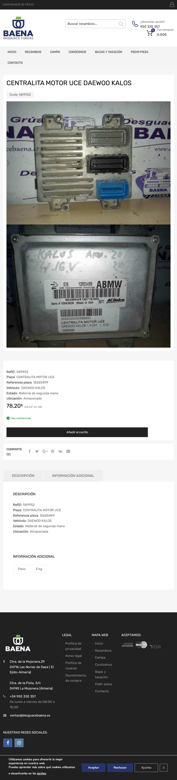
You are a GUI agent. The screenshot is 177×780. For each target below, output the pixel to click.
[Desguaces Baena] (18, 28)
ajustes (41, 773)
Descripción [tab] (23, 476)
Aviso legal (73, 656)
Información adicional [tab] (73, 476)
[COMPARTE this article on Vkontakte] (60, 451)
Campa (55, 52)
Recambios (33, 52)
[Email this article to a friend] (67, 451)
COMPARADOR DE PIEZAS (18, 4)
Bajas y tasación (108, 52)
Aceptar (93, 768)
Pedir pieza (139, 52)
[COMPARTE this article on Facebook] (29, 451)
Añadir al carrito (77, 432)
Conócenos (77, 52)
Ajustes (146, 768)
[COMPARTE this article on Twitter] (36, 451)
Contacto (15, 63)
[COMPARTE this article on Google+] (44, 451)
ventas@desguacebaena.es (30, 715)
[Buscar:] (95, 24)
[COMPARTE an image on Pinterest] (52, 451)
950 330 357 (150, 27)
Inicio (12, 52)
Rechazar (120, 768)
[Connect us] (7, 742)
